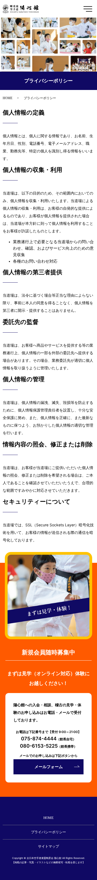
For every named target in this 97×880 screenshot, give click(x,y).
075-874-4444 (39, 738)
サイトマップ (48, 846)
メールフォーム (48, 767)
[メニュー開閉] (88, 9)
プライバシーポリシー (48, 832)
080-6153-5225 (39, 746)
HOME (7, 98)
